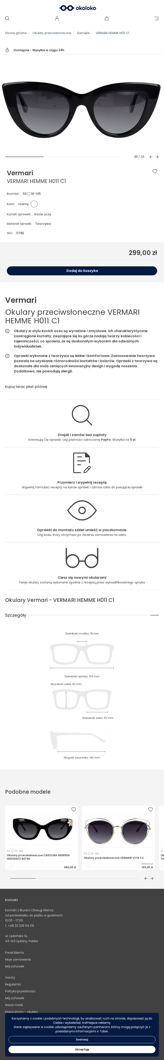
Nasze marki (14, 1005)
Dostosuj (82, 1039)
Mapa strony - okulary (21, 1012)
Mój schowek (14, 966)
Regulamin (13, 984)
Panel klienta (14, 953)
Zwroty (10, 977)
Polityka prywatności (20, 991)
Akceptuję (82, 1049)
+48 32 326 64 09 (21, 926)
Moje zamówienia (18, 959)
